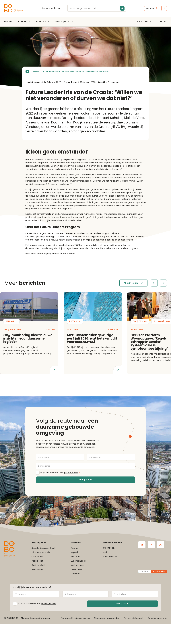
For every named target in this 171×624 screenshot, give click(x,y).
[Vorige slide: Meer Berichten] (154, 283)
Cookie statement (157, 618)
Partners (41, 21)
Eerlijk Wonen (110, 556)
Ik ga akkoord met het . (60, 472)
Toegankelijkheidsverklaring (75, 618)
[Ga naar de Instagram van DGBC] (151, 544)
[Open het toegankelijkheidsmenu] (164, 8)
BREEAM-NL (38, 569)
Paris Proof (37, 560)
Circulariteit (38, 556)
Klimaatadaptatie (41, 552)
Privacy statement (133, 618)
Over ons (142, 21)
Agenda (22, 21)
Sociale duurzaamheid (43, 548)
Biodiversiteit (38, 565)
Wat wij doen (62, 21)
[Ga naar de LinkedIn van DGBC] (141, 544)
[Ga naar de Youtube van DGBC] (160, 544)
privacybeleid (71, 472)
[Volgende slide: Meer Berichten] (163, 283)
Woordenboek (78, 560)
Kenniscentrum (51, 8)
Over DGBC (77, 569)
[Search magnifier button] (122, 8)
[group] (159, 283)
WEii (105, 552)
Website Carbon (159, 571)
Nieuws (8, 21)
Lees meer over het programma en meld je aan (50, 253)
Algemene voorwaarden (106, 618)
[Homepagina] (27, 71)
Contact (162, 21)
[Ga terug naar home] (14, 8)
